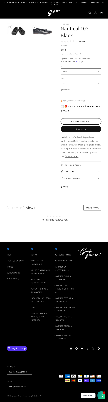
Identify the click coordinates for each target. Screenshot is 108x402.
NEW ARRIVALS (13, 279)
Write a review (92, 208)
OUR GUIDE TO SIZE (63, 255)
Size (62, 78)
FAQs (33, 307)
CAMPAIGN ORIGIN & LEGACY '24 (63, 328)
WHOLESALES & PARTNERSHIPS (37, 262)
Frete (63, 54)
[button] (5, 13)
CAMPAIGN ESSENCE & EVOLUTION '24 (64, 300)
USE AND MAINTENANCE (65, 261)
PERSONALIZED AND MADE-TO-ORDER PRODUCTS (39, 316)
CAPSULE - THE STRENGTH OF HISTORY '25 (64, 288)
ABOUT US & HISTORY (15, 261)
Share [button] (65, 187)
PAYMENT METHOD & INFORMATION (39, 290)
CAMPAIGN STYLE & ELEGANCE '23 (63, 337)
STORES (10, 267)
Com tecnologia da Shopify (32, 396)
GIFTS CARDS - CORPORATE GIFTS (38, 281)
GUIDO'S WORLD (13, 273)
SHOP (9, 255)
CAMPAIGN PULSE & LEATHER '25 (63, 278)
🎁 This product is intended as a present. (81, 108)
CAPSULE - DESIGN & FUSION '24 (63, 318)
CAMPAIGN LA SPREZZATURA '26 (62, 268)
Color (63, 66)
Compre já (81, 129)
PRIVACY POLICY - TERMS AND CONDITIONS (41, 300)
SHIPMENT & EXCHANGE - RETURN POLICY (41, 272)
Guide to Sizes (71, 156)
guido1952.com (17, 396)
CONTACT (34, 255)
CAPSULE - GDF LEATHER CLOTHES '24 (65, 309)
